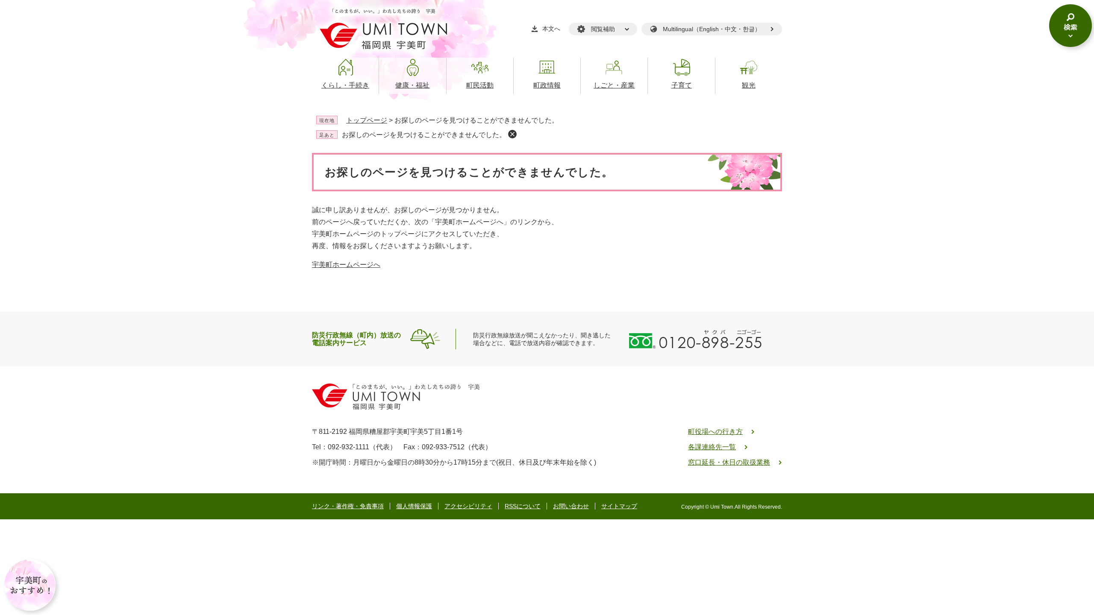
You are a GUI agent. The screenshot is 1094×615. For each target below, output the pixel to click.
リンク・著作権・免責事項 (348, 506)
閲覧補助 (603, 29)
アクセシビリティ (468, 506)
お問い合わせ (571, 506)
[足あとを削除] (512, 134)
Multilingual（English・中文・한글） (712, 29)
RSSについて (523, 506)
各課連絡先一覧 (712, 447)
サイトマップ (619, 506)
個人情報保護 (414, 506)
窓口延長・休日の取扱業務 (729, 462)
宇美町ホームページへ (346, 264)
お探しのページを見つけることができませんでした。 (424, 134)
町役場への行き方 (715, 431)
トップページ (366, 120)
